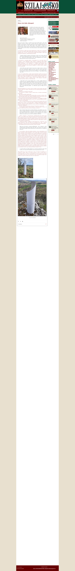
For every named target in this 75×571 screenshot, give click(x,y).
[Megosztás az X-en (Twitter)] (20, 221)
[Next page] (56, 134)
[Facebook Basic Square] (57, 10)
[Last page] (58, 134)
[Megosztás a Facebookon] (18, 221)
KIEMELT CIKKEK (53, 91)
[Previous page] (51, 134)
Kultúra (52, 113)
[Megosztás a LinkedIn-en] (22, 221)
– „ (27, 12)
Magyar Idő (53, 121)
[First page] (49, 134)
